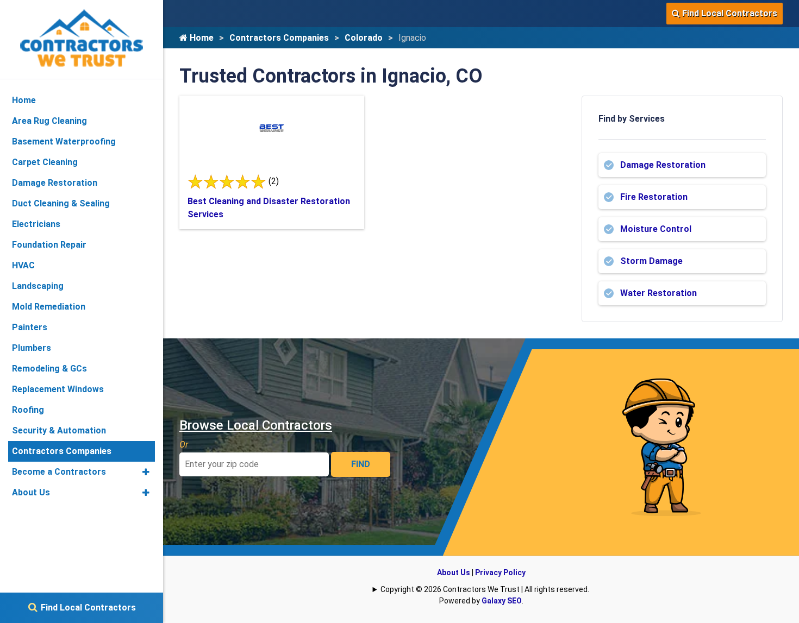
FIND (360, 464)
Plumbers (31, 348)
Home (201, 38)
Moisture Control (655, 229)
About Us (453, 572)
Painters (29, 327)
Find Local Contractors (728, 13)
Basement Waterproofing (64, 141)
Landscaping (38, 286)
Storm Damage (651, 261)
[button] (146, 472)
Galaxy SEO (502, 600)
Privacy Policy (500, 572)
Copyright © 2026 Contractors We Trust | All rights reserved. (484, 589)
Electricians (36, 224)
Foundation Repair (49, 245)
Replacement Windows (58, 389)
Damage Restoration (663, 165)
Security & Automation (59, 430)
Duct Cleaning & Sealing (61, 203)
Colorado (364, 38)
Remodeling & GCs (49, 368)
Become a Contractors (59, 472)
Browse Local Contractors (255, 425)
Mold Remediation (48, 306)
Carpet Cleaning (45, 162)
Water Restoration (658, 293)
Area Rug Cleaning (49, 121)
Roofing (28, 410)
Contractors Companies (279, 38)
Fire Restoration (654, 197)
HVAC (23, 265)
